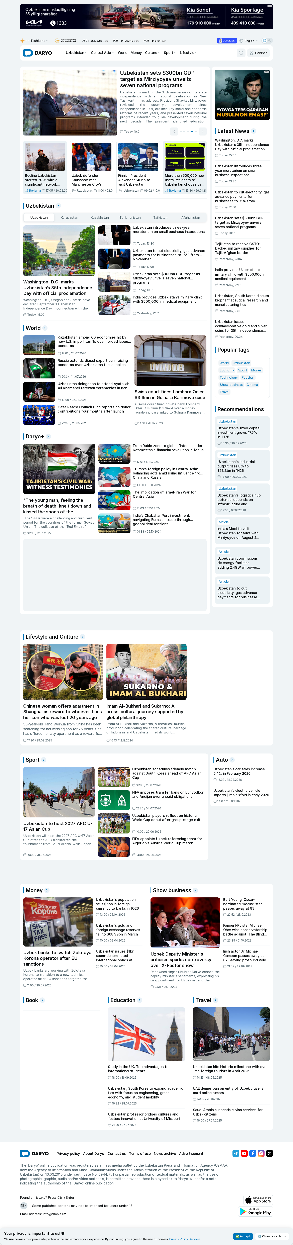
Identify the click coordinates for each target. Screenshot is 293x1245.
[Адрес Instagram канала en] (261, 1153)
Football (248, 377)
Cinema (252, 385)
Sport (168, 53)
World (122, 53)
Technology (229, 377)
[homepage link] (37, 53)
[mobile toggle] (62, 53)
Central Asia (101, 53)
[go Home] (34, 1153)
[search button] (241, 53)
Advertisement (191, 1154)
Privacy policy (68, 1154)
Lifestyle (187, 53)
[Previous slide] (174, 131)
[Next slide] (203, 131)
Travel (224, 392)
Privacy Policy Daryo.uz (185, 1239)
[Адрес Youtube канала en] (244, 1153)
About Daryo (93, 1154)
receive (165, 92)
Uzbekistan (75, 53)
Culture (151, 53)
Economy (227, 370)
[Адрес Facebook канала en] (252, 1153)
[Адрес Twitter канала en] (269, 1153)
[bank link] (65, 40)
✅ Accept (243, 1236)
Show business (231, 385)
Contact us (116, 1154)
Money (136, 53)
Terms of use (140, 1154)
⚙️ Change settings (272, 1236)
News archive (165, 1154)
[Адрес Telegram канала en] (235, 1153)
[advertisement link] (227, 40)
